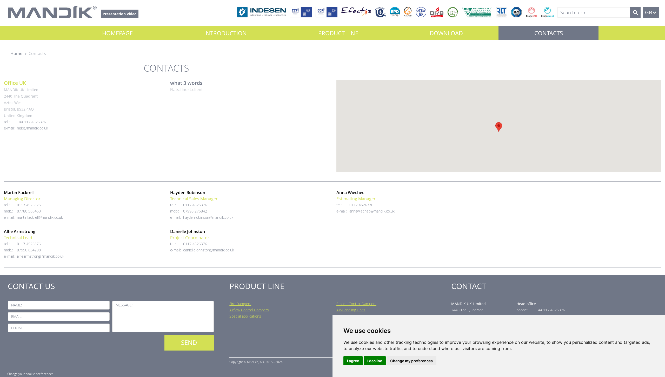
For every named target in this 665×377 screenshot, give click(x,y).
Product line (338, 33)
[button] (498, 127)
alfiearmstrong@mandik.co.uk (40, 256)
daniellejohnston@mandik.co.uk (208, 250)
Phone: (17, 327)
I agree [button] (353, 361)
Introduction (225, 33)
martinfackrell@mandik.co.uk (40, 217)
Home (16, 53)
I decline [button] (374, 361)
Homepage (117, 33)
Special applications (245, 316)
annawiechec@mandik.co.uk (372, 211)
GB (648, 12)
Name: (16, 305)
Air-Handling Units (350, 309)
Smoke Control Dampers (356, 303)
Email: (16, 316)
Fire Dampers (240, 303)
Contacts (548, 33)
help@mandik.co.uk (32, 128)
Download (446, 33)
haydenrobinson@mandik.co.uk (208, 217)
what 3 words (186, 82)
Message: (124, 305)
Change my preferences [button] (411, 361)
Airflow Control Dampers (249, 309)
